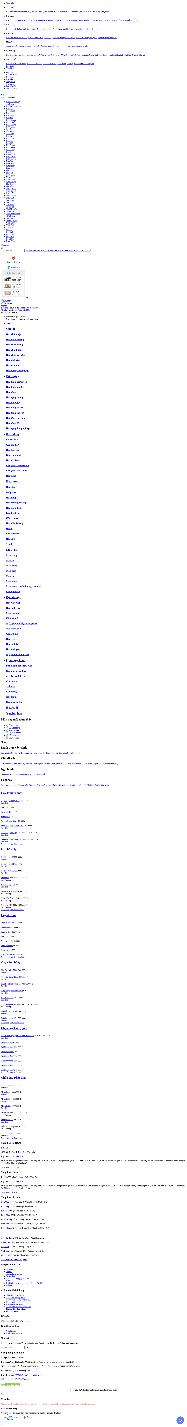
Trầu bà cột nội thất (9, 1018)
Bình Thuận (11, 124)
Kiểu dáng (13, 434)
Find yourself (6, 927)
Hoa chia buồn (49, 12)
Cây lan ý (33, 785)
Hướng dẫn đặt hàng (14, 1304)
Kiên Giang (11, 159)
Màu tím (39, 46)
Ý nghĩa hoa (11, 68)
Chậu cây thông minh (46, 753)
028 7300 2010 (17, 1156)
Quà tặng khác (12, 88)
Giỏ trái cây (11, 84)
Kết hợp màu (83, 46)
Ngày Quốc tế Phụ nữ (136, 55)
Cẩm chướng (71, 38)
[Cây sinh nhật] (7, 728)
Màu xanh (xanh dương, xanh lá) (64, 46)
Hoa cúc (107, 38)
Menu (3, 742)
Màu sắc (11, 549)
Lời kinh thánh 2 (7, 1052)
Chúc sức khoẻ (60, 764)
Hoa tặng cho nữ (88, 20)
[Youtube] (24, 1321)
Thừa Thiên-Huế (13, 214)
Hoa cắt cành (11, 75)
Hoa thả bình (53, 29)
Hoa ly (91, 38)
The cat (4, 807)
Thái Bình (10, 207)
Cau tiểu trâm (23, 785)
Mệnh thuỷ (23, 774)
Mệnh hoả (32, 774)
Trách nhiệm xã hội (14, 1274)
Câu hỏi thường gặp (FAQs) (17, 1278)
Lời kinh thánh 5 (7, 1065)
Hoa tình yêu (76, 12)
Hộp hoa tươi (31, 29)
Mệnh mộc (14, 774)
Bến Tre (9, 118)
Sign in (4, 305)
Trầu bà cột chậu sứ (9, 1011)
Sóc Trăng (10, 200)
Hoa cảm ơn (87, 12)
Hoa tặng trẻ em (74, 20)
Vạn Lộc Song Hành (9, 977)
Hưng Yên (10, 154)
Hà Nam (9, 140)
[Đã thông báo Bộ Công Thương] (15, 1379)
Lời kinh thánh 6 (7, 1070)
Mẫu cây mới (14, 730)
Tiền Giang (10, 216)
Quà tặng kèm (15, 660)
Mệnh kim (5, 774)
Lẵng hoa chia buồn (83, 29)
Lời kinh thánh (7, 1042)
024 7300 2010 (17, 1181)
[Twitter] (15, 1321)
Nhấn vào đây (32, 308)
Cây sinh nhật (14, 728)
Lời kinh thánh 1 (7, 1047)
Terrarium (33, 753)
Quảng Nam (11, 191)
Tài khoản (8, 303)
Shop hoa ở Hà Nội (9, 1192)
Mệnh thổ (41, 774)
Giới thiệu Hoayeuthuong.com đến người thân (24, 1283)
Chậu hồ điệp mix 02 (9, 898)
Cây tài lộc (5, 764)
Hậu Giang (10, 150)
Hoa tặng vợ (40, 20)
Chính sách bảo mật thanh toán (18, 1307)
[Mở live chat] (180, 1420)
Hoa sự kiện (111, 55)
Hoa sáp (9, 38)
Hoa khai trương (24, 12)
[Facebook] (6, 1321)
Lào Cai (9, 170)
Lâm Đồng (10, 166)
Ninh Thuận (11, 182)
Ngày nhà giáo (83, 55)
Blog (8, 1281)
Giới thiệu (10, 1269)
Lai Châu (10, 163)
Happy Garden (7, 1133)
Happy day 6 (6, 1085)
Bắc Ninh (10, 115)
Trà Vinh (9, 218)
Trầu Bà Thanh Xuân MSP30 (13, 984)
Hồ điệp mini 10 (7, 857)
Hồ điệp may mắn (8, 884)
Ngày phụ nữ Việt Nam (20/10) (63, 55)
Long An (9, 172)
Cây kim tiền (92, 785)
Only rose (17, 38)
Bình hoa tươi (42, 29)
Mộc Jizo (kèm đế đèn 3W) (12, 826)
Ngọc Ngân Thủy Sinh (10, 800)
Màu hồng (25, 46)
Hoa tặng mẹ (63, 20)
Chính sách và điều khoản (16, 1302)
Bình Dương (11, 120)
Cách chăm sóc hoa (14, 1333)
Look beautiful (7, 946)
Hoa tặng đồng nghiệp (129, 20)
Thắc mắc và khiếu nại (15, 1295)
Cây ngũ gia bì (80, 785)
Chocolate (62, 63)
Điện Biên (10, 236)
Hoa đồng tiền (50, 38)
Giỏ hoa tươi (21, 29)
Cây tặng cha (37, 764)
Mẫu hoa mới (34, 55)
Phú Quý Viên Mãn (9, 970)
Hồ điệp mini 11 (7, 864)
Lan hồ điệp (61, 38)
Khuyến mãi (46, 55)
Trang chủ (10, 3)
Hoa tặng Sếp (115, 20)
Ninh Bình (10, 179)
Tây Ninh (10, 204)
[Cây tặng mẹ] (7, 735)
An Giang (10, 104)
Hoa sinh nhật (11, 12)
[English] (5, 245)
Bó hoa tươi (11, 29)
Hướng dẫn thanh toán (16, 1309)
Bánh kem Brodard (34, 63)
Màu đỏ (17, 46)
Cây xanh (10, 77)
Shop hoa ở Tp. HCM (10, 1167)
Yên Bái (9, 227)
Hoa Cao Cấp (11, 55)
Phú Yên (9, 186)
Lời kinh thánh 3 (7, 1056)
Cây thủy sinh (61, 753)
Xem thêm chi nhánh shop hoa (14, 1259)
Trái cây (70, 63)
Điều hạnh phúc (7, 955)
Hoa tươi (12, 481)
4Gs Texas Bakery (50, 63)
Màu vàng (47, 46)
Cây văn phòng (15, 733)
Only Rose (10, 82)
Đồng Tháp (10, 241)
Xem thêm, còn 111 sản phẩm (13, 957)
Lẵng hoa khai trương (66, 29)
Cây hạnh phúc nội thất (10, 1004)
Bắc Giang (10, 111)
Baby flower (99, 38)
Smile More (5, 816)
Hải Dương (10, 145)
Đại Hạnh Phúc (7, 997)
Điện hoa (9, 72)
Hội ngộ (4, 905)
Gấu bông (11, 691)
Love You (5, 812)
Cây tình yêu (14, 738)
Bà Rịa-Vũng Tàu (13, 106)
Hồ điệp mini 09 (7, 871)
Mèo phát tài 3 (7, 1120)
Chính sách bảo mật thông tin (18, 1300)
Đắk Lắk (9, 232)
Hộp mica (95, 29)
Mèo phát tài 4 (7, 1092)
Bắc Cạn (9, 108)
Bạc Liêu (9, 113)
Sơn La (9, 202)
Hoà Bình (10, 152)
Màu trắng (10, 46)
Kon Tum (10, 161)
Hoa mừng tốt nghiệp (100, 12)
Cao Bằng (10, 134)
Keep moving (6, 950)
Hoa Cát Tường (82, 38)
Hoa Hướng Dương (37, 38)
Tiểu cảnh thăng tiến (9, 1126)
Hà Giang (10, 138)
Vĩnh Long (10, 223)
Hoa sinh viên (23, 55)
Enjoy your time (7, 923)
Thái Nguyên (11, 209)
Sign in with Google (9, 310)
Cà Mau (9, 129)
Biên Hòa (5, 1224)
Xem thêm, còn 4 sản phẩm (12, 1072)
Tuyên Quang (11, 220)
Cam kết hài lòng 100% (15, 1297)
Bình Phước (11, 122)
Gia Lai (9, 136)
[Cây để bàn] (7, 725)
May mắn (5, 878)
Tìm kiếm (29, 250)
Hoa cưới (10, 66)
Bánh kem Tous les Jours (16, 63)
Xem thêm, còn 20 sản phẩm (12, 844)
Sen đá (114, 38)
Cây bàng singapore (9, 785)
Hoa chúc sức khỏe (63, 12)
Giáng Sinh (93, 55)
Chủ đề (10, 328)
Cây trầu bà (59, 785)
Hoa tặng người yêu (14, 20)
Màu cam (32, 46)
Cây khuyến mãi (11, 793)
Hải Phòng (10, 147)
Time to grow (6, 932)
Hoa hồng (25, 38)
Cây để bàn (13, 725)
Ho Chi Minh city (13, 102)
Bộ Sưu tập (13, 597)
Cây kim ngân (103, 785)
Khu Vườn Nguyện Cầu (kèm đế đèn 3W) (18, 1036)
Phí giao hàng (12, 1311)
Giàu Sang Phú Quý (9, 832)
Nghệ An (9, 177)
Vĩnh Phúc (10, 225)
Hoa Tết (102, 55)
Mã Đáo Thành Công (9, 839)
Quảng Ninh (11, 195)
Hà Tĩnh (9, 143)
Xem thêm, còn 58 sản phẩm (12, 910)
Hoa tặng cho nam (102, 20)
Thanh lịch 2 (6, 891)
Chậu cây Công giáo (91, 764)
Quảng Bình (11, 188)
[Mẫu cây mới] (7, 730)
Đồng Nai (10, 239)
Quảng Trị (10, 198)
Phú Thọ (9, 184)
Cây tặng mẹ (14, 735)
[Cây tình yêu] (7, 738)
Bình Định (10, 127)
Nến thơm (78, 63)
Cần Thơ (9, 131)
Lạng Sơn (10, 168)
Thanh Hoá (10, 211)
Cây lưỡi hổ (69, 785)
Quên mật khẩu (24, 310)
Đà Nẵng (9, 230)
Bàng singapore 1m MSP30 (12, 991)
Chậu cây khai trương (109, 764)
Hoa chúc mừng (37, 12)
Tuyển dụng (11, 1276)
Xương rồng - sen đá (45, 785)
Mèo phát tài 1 (7, 1106)
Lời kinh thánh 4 (7, 1061)
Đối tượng (12, 376)
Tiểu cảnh (25, 753)
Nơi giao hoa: (6, 95)
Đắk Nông (10, 234)
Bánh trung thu (88, 63)
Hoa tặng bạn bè (28, 20)
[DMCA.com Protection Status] (10, 1385)
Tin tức (9, 1272)
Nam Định (10, 175)
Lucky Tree (5, 1113)
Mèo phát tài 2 (7, 1099)
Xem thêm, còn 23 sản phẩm (12, 1023)
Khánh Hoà (11, 156)
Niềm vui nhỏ (6, 941)
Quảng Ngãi (11, 193)
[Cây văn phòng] (7, 733)
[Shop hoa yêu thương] (2, 248)
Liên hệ (9, 1285)
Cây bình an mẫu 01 (9, 821)
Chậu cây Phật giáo (75, 764)
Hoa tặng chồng (51, 20)
